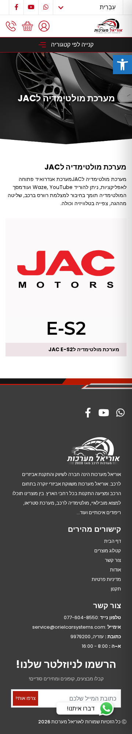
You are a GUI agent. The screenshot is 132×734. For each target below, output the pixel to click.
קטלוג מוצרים (107, 550)
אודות (115, 569)
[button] (122, 64)
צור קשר (113, 560)
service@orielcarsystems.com (68, 627)
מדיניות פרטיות (106, 579)
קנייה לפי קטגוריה (72, 44)
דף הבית (112, 541)
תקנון (116, 588)
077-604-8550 (81, 617)
